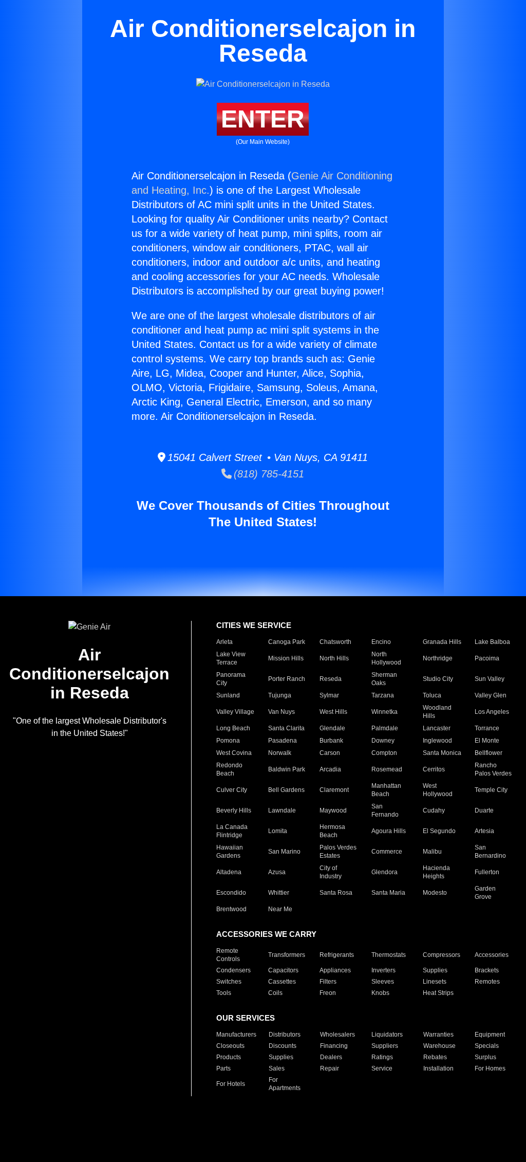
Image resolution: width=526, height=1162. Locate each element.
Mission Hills (286, 658)
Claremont (334, 790)
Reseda (331, 679)
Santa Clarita (286, 728)
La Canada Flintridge (232, 831)
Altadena (228, 872)
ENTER (263, 119)
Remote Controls (228, 955)
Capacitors (283, 970)
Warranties (438, 1034)
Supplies (435, 970)
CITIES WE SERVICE (253, 625)
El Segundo (439, 831)
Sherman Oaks (384, 679)
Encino (381, 641)
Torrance (487, 728)
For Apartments (284, 1084)
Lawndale (282, 810)
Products (228, 1057)
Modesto (435, 892)
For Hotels (230, 1083)
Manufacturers (236, 1034)
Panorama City (231, 679)
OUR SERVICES (245, 1017)
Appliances (335, 970)
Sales (277, 1068)
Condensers (233, 970)
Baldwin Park (286, 769)
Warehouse (439, 1045)
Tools (223, 993)
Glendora (384, 872)
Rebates (435, 1057)
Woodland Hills (437, 712)
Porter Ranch (286, 679)
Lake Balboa (492, 641)
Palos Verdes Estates (338, 851)
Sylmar (329, 695)
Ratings (382, 1057)
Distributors (284, 1034)
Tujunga (279, 695)
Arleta (224, 641)
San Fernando (385, 810)
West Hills (333, 711)
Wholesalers (337, 1034)
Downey (382, 740)
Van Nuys (281, 711)
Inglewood (437, 740)
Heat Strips (438, 993)
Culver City (231, 790)
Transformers (286, 954)
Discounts (282, 1045)
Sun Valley (489, 679)
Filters (328, 981)
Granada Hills (442, 641)
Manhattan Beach (386, 790)
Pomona (228, 740)
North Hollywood (386, 658)
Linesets (434, 981)
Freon (328, 993)
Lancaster (436, 728)
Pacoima (487, 658)
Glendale (332, 728)
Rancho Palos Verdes (493, 769)
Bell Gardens (286, 790)
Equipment (490, 1034)
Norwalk (279, 753)
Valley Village (235, 711)
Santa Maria (388, 892)
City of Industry (331, 872)
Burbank (331, 740)
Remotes (487, 981)
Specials (487, 1045)
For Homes (490, 1068)
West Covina (234, 753)
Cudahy (434, 810)
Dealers (331, 1057)
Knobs (380, 993)
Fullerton (487, 872)
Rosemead (386, 769)
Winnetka (384, 711)
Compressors (441, 954)
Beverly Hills (233, 810)
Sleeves (382, 981)
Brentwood (231, 909)
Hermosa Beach (332, 831)
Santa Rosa (336, 892)
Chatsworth (335, 641)
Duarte (484, 810)
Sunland (228, 695)
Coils (275, 993)
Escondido (231, 892)
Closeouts (230, 1045)
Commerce (386, 851)
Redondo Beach (229, 769)
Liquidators (387, 1034)
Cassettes (282, 981)
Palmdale (384, 728)
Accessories (492, 954)
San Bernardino (490, 851)
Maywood (333, 810)
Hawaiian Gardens (229, 851)
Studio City (438, 679)
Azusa (277, 872)
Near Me (280, 909)
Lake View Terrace (231, 658)
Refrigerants (337, 954)
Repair (329, 1068)
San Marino (284, 851)
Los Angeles (492, 711)
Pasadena (282, 740)
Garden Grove (485, 892)
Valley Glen (490, 695)
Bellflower (488, 753)
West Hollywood (438, 790)
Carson (330, 753)
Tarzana (382, 695)
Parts (223, 1068)
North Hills (334, 658)
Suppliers (384, 1045)
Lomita (277, 831)
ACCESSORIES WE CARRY (266, 934)
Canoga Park (286, 641)
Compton (384, 753)
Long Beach (233, 728)
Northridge (438, 658)
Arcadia (330, 769)
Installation (438, 1068)
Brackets (487, 970)
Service (381, 1068)
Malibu (432, 851)
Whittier (278, 892)
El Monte (487, 740)
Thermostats (388, 954)
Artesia (484, 831)
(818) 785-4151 (268, 473)
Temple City (491, 790)
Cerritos (434, 769)
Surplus (485, 1057)
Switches (228, 981)
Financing (334, 1045)
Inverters (383, 970)
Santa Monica (442, 753)
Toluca (432, 695)
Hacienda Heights (436, 872)
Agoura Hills (388, 831)
